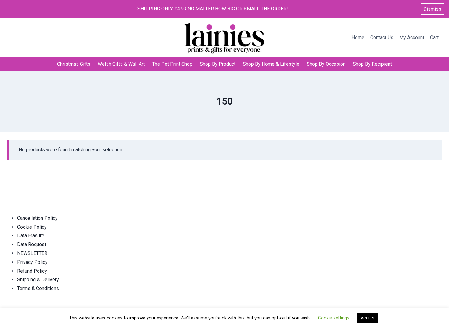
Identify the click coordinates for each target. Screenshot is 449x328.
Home (358, 37)
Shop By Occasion (326, 64)
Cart (434, 37)
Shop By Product (217, 64)
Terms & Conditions (38, 288)
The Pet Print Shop (172, 64)
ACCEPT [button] (368, 318)
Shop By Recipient (372, 64)
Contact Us (381, 37)
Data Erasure (30, 235)
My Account (411, 37)
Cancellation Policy (37, 218)
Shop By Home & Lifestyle (271, 64)
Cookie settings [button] (333, 318)
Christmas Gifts (73, 64)
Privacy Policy (32, 262)
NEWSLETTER (32, 253)
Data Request (31, 244)
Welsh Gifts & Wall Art (121, 64)
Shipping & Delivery (38, 279)
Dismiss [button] (432, 9)
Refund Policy (32, 271)
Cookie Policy (32, 227)
